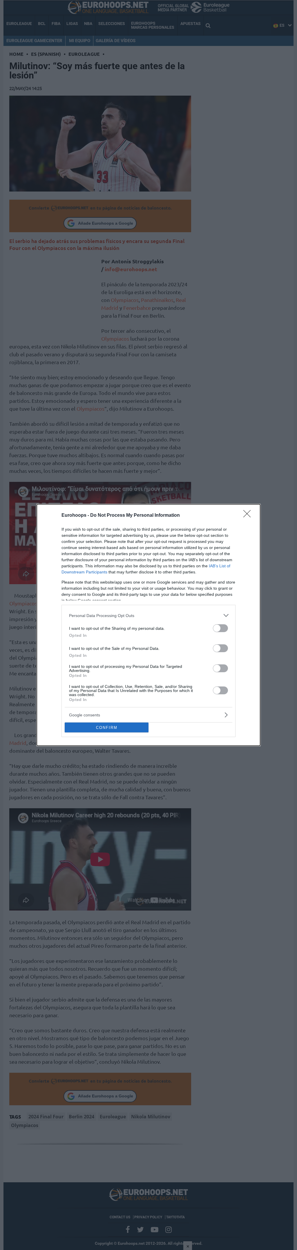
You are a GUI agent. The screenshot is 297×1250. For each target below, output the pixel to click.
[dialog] (148, 625)
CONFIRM (106, 727)
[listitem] (148, 615)
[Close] (248, 515)
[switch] (220, 628)
